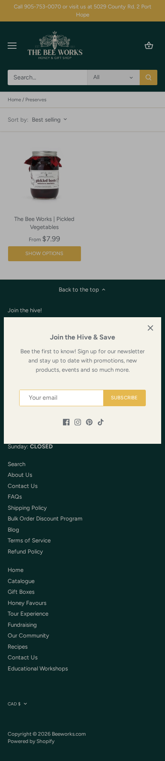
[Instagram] (77, 422)
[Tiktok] (100, 422)
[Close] (150, 328)
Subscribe (124, 397)
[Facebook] (66, 422)
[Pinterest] (89, 422)
